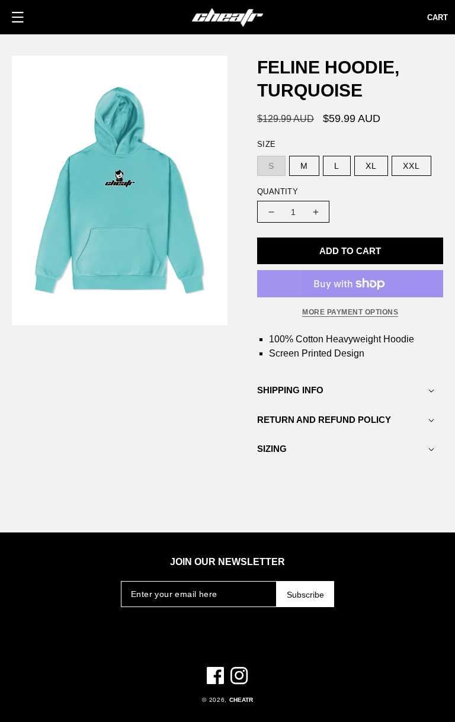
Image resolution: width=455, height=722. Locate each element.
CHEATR (241, 700)
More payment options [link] (350, 312)
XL (371, 166)
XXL (411, 166)
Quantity (277, 191)
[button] (18, 17)
